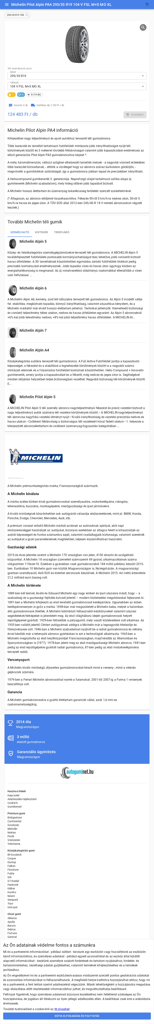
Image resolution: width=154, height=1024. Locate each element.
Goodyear (13, 825)
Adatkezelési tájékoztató (22, 799)
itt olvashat (62, 1009)
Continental (14, 821)
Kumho (12, 892)
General (12, 936)
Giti (10, 877)
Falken (11, 865)
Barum (12, 925)
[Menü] (6, 4)
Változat (14, 82)
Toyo (10, 903)
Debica (12, 929)
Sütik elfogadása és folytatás (77, 1015)
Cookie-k (13, 802)
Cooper (12, 858)
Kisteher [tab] (41, 232)
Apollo (11, 921)
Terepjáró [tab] (61, 232)
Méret (13, 72)
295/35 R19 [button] (18, 76)
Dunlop (12, 862)
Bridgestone (15, 817)
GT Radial (13, 880)
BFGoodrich (15, 854)
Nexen (11, 895)
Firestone (13, 869)
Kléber (11, 888)
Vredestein (14, 840)
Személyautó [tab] (20, 232)
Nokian (12, 832)
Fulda (11, 873)
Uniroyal (12, 907)
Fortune (12, 933)
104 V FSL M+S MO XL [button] (25, 86)
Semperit (13, 899)
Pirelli (11, 836)
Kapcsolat (14, 795)
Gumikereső (15, 806)
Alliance (12, 918)
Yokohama (14, 843)
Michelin (12, 828)
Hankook (13, 884)
